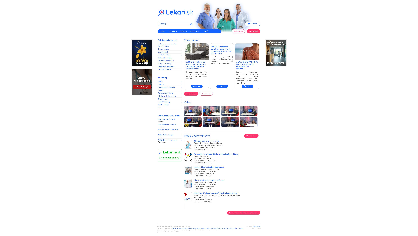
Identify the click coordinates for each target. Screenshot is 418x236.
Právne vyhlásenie (224, 228)
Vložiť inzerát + (251, 136)
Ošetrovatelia (163, 105)
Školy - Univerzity (164, 64)
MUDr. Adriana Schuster (167, 126)
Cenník (206, 31)
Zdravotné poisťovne (166, 67)
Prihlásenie (253, 31)
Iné (159, 108)
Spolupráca (194, 31)
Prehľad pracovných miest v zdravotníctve (243, 213)
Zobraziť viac (206, 94)
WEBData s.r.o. (257, 226)
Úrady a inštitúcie (164, 70)
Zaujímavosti (163, 52)
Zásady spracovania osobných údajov (183, 228)
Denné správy (163, 49)
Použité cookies (215, 228)
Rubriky (183, 31)
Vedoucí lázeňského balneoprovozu (209, 167)
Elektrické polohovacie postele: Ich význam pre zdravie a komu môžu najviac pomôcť (196, 65)
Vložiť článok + (191, 94)
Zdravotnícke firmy (165, 93)
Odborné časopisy (165, 58)
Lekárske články (164, 55)
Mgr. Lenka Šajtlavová (166, 120)
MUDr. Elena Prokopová (167, 141)
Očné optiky (162, 99)
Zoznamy (172, 31)
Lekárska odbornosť (166, 61)
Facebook (253, 24)
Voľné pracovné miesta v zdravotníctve (167, 45)
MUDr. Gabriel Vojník (166, 136)
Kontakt (164, 35)
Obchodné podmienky (236, 228)
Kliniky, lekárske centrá (167, 96)
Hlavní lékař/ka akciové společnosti (209, 180)
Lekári (160, 81)
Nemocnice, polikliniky (166, 87)
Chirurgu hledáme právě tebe (206, 141)
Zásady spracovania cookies (202, 228)
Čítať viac (197, 86)
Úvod (162, 31)
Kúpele (160, 90)
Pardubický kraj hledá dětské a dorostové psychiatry (216, 154)
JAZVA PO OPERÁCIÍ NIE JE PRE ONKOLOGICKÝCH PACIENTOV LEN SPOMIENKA (247, 65)
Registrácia (238, 31)
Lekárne (161, 84)
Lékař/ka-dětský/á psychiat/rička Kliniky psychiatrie (216, 193)
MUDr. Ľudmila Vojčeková (168, 131)
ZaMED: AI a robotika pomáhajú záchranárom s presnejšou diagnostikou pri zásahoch (221, 50)
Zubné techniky (164, 102)
